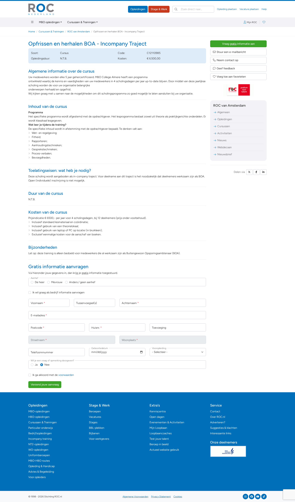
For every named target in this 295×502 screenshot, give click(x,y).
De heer (39, 282)
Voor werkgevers (99, 438)
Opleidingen (137, 9)
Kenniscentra (158, 411)
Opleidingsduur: (40, 58)
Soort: (34, 53)
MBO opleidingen (49, 22)
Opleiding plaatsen (227, 9)
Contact (215, 411)
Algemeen (223, 112)
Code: (121, 53)
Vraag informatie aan (238, 43)
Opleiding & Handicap (41, 466)
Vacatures (95, 416)
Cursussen (223, 126)
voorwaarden (66, 375)
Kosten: (122, 58)
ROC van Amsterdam (78, 31)
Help (264, 9)
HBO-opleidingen (39, 416)
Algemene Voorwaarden (135, 496)
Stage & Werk (159, 9)
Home (31, 31)
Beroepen (95, 411)
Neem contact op (227, 60)
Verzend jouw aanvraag (45, 384)
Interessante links (220, 433)
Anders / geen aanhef (82, 282)
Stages (93, 422)
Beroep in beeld (159, 444)
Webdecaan (224, 147)
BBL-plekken (96, 427)
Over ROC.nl (217, 416)
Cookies (177, 496)
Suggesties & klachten (223, 427)
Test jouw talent (159, 438)
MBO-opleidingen (39, 411)
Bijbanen (94, 433)
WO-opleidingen (38, 449)
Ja (36, 364)
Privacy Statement (161, 496)
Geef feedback (226, 68)
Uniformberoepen (39, 455)
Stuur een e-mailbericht (231, 52)
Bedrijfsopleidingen (40, 433)
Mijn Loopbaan (158, 427)
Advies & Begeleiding (41, 471)
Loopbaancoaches (161, 433)
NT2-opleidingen (38, 444)
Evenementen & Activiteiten (167, 422)
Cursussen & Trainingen (81, 22)
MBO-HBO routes (39, 460)
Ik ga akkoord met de (53, 375)
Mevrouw (56, 282)
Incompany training (40, 438)
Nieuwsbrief (224, 154)
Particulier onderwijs (40, 427)
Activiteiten (224, 133)
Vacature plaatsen (249, 9)
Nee (47, 364)
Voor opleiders (37, 477)
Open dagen (157, 416)
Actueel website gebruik (164, 449)
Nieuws (221, 140)
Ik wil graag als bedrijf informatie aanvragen (58, 292)
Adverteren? (217, 422)
